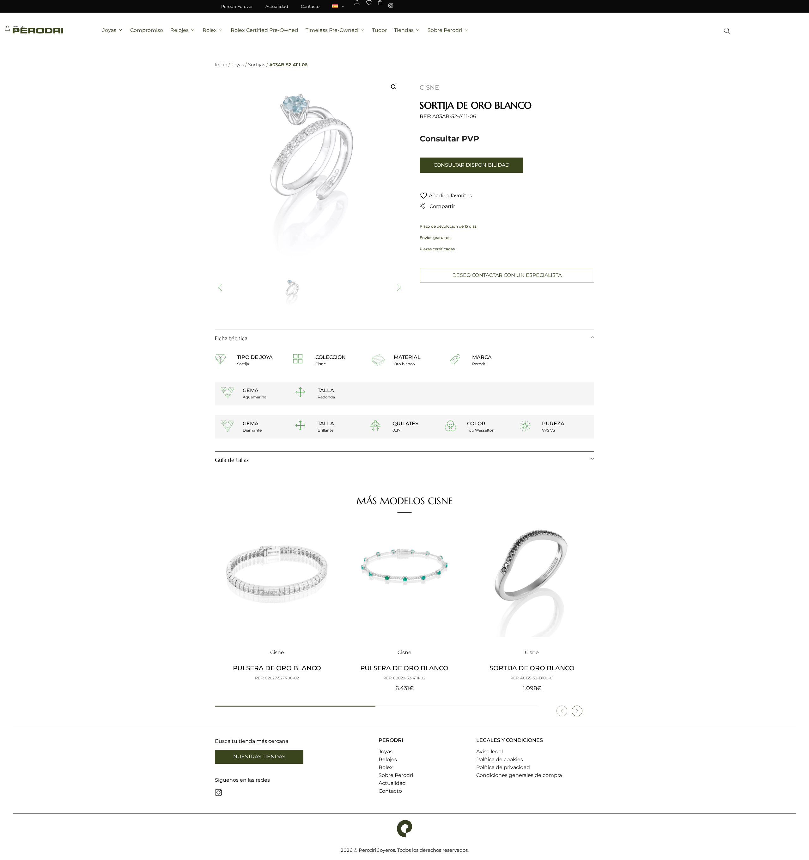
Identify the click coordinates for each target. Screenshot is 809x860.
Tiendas (404, 30)
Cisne (429, 87)
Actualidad (276, 6)
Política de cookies (499, 759)
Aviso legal (489, 752)
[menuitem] (338, 6)
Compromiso (146, 30)
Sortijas (256, 65)
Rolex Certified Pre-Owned (264, 30)
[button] (393, 87)
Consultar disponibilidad (471, 165)
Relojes (179, 30)
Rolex (210, 30)
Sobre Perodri (445, 30)
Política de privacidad (503, 767)
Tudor (379, 30)
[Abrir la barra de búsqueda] (727, 30)
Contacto (310, 6)
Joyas (109, 30)
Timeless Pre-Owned (332, 30)
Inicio (221, 65)
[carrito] (380, 2)
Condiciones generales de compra (519, 775)
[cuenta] (357, 2)
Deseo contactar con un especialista (507, 275)
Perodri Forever (237, 6)
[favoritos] (369, 2)
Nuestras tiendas (259, 757)
